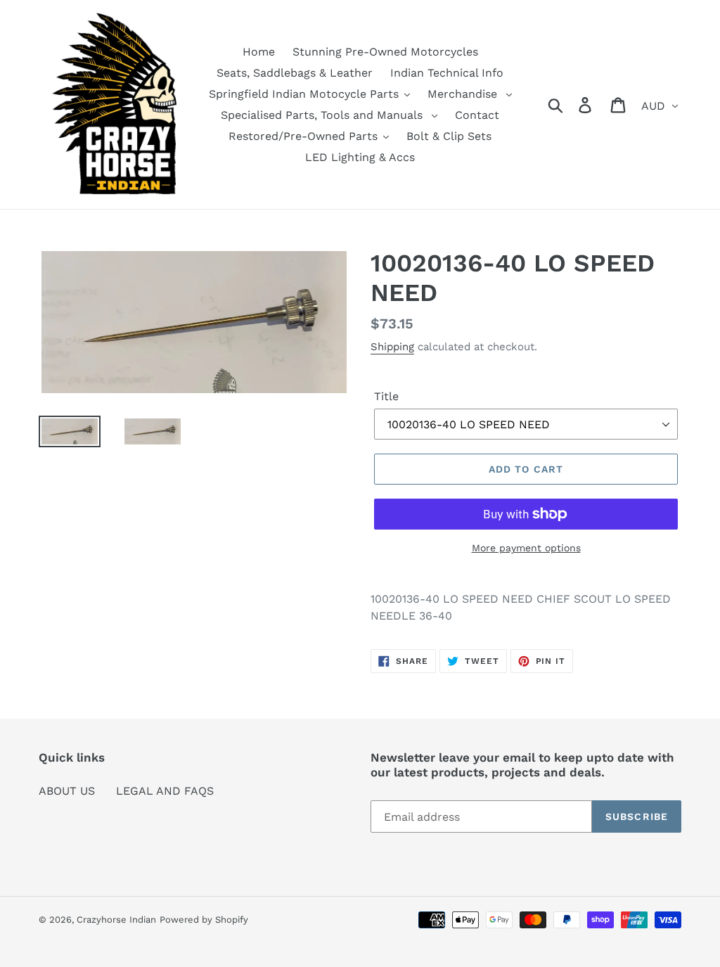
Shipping (392, 346)
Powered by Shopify (204, 919)
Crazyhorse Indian (116, 919)
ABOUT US (67, 791)
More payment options (526, 547)
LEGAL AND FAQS (165, 791)
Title (386, 396)
